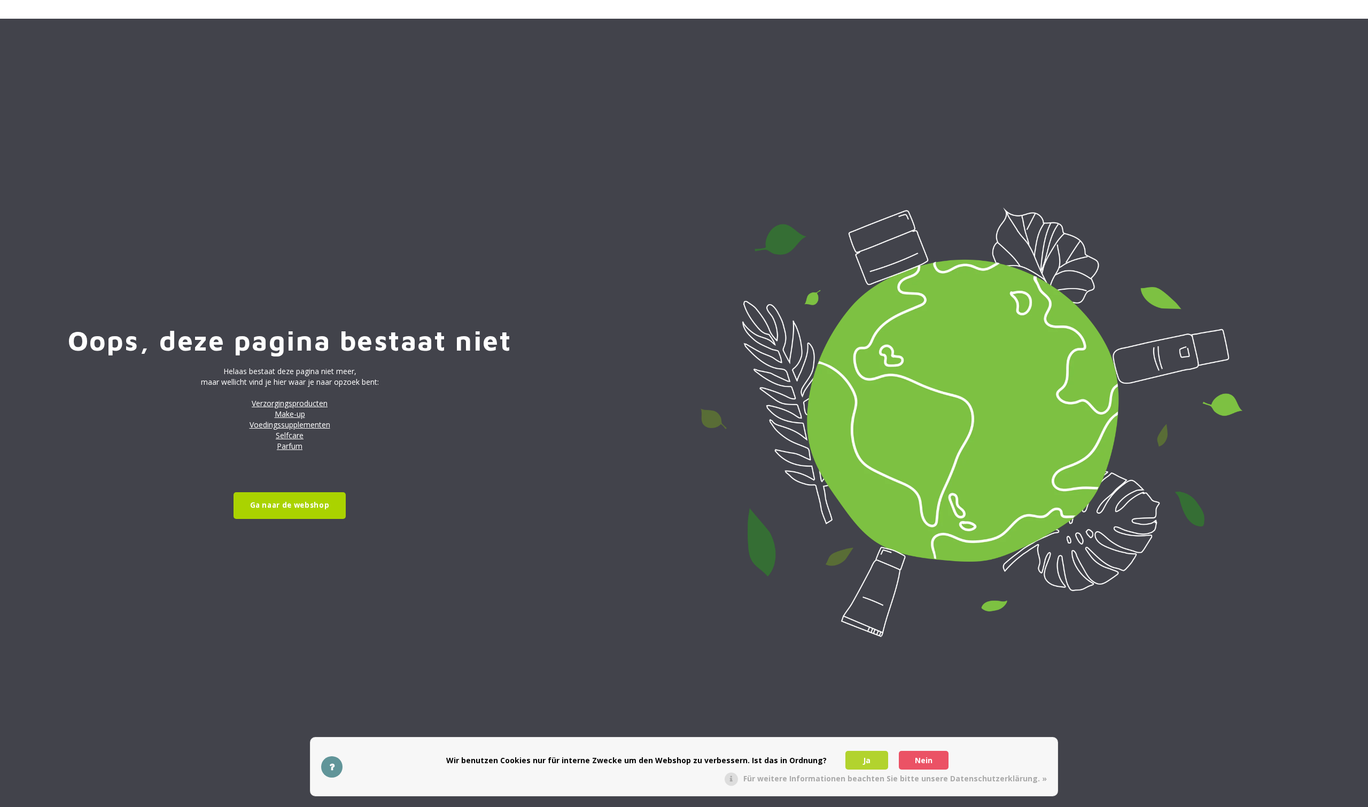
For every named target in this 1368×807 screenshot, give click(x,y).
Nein (923, 760)
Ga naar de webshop (290, 505)
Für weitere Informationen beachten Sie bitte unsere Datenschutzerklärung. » (895, 778)
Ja (866, 760)
